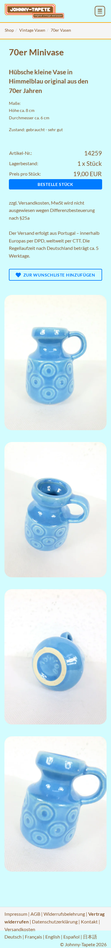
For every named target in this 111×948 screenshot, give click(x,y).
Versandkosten (33, 202)
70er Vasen (61, 30)
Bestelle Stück (55, 184)
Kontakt (89, 921)
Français (33, 936)
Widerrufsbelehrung (64, 914)
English (52, 936)
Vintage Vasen (32, 30)
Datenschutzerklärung (55, 921)
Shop (9, 30)
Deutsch (13, 936)
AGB (35, 914)
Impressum (15, 914)
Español (71, 936)
